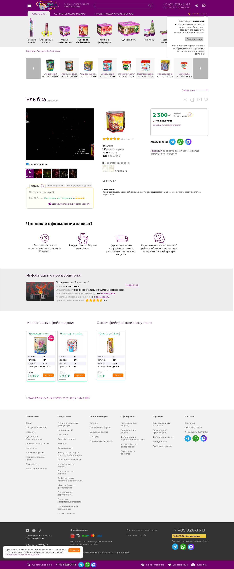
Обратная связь (193, 427)
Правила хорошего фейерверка (68, 424)
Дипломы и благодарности (34, 437)
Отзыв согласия (66, 513)
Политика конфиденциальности (70, 500)
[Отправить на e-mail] (199, 99)
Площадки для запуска (66, 472)
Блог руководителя (36, 427)
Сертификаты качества (128, 452)
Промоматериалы (162, 446)
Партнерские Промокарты (159, 431)
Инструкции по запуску (66, 465)
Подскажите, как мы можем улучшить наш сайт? (58, 397)
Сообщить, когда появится (167, 125)
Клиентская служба (136, 535)
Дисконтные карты (100, 427)
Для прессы (32, 464)
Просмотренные (155, 564)
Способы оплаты (67, 439)
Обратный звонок (42, 564)
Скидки (94, 423)
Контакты (189, 423)
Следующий (188, 90)
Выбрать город (194, 39)
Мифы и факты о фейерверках (66, 486)
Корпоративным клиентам (161, 424)
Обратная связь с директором (142, 530)
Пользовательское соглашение (68, 507)
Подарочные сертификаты (65, 493)
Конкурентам (159, 441)
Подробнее (132, 285)
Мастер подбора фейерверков (114, 13)
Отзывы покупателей (37, 443)
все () (51, 192)
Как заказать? (65, 430)
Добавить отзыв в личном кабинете (71, 204)
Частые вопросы (35, 452)
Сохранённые (180, 564)
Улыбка (36, 99)
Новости (30, 432)
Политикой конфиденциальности (22, 554)
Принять (74, 550)
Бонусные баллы (99, 432)
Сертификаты (65, 448)
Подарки (94, 436)
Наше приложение (36, 468)
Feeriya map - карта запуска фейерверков (70, 453)
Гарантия (156, 150)
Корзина (202, 564)
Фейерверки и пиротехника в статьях (70, 479)
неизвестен (198, 13)
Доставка (63, 434)
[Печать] (192, 100)
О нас (29, 423)
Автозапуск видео (38, 164)
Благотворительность (69, 459)
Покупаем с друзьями (101, 441)
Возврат (62, 443)
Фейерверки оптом (163, 437)
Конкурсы (31, 448)
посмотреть (108, 293)
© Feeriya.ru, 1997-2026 (196, 432)
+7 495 (188, 530)
